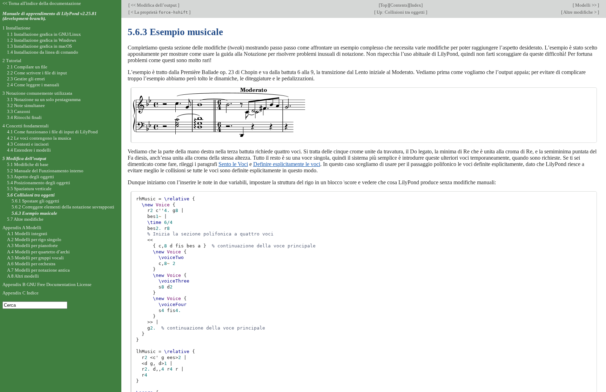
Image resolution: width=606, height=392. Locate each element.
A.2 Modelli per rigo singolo (34, 239)
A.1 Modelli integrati (27, 233)
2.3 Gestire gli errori (26, 78)
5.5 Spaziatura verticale (29, 188)
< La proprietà (159, 12)
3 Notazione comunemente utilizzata (37, 93)
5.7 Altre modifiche (25, 219)
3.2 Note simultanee (26, 105)
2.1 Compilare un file (27, 66)
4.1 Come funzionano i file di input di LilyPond (52, 131)
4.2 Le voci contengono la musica (39, 138)
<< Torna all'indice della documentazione (41, 3)
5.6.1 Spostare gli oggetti (35, 201)
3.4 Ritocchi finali (24, 117)
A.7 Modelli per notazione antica (38, 270)
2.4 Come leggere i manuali (33, 84)
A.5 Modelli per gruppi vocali (35, 257)
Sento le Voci (233, 164)
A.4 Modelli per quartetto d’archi (38, 251)
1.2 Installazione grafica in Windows (41, 40)
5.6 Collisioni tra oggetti (31, 195)
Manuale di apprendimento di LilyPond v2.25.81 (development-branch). (49, 16)
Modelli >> (586, 5)
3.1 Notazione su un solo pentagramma (44, 99)
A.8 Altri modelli (23, 276)
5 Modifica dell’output (24, 158)
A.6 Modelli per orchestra (31, 263)
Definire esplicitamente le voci (286, 164)
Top (384, 5)
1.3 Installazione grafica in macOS (39, 46)
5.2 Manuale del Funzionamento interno (45, 170)
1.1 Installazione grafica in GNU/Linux (44, 34)
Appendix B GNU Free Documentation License (47, 284)
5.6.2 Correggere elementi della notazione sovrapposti (63, 207)
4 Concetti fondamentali (25, 125)
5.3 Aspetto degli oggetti (30, 176)
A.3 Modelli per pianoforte (32, 245)
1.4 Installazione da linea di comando (42, 52)
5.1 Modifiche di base (27, 164)
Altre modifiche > (580, 12)
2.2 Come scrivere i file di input (37, 72)
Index (415, 5)
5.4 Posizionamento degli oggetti (38, 182)
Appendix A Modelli (21, 227)
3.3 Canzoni (18, 111)
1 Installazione (16, 28)
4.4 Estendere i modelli (29, 150)
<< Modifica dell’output (154, 5)
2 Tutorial (11, 60)
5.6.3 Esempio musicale (34, 213)
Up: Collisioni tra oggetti (401, 12)
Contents (399, 5)
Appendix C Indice (20, 292)
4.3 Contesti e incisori (28, 144)
